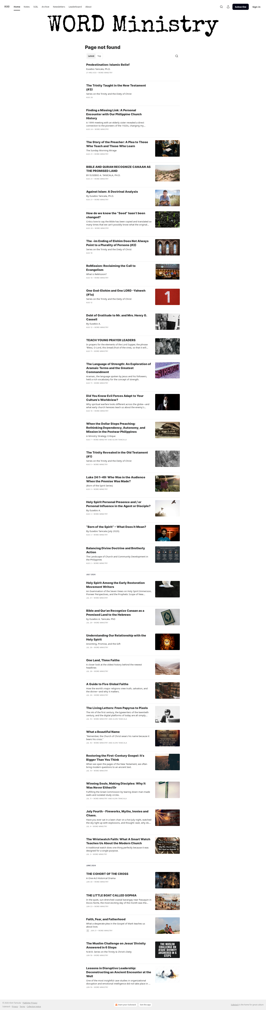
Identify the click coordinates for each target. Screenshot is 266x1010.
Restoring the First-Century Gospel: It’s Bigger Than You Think (115, 757)
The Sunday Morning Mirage (101, 150)
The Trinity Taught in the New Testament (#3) (116, 87)
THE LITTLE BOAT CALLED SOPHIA (111, 895)
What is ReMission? (96, 274)
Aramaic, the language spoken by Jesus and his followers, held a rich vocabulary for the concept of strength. (116, 378)
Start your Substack (127, 1004)
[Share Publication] (228, 7)
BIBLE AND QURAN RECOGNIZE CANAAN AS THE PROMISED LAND (118, 169)
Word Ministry (105, 73)
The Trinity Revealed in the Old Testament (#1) (117, 454)
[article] (133, 71)
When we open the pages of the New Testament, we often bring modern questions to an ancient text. (116, 765)
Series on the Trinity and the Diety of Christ (108, 93)
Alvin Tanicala (119, 440)
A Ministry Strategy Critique (100, 436)
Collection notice (34, 1006)
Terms (22, 1006)
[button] (17, 6)
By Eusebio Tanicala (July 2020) (102, 531)
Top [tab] (99, 56)
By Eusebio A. (93, 323)
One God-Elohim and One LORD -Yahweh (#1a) (115, 292)
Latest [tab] (91, 56)
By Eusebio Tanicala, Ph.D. (100, 195)
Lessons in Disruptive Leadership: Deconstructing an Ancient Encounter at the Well (118, 972)
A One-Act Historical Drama (100, 878)
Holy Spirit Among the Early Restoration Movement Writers (115, 585)
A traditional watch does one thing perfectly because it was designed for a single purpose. (117, 849)
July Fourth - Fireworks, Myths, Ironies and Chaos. (117, 813)
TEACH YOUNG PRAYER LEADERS (111, 340)
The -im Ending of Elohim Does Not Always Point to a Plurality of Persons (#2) (117, 243)
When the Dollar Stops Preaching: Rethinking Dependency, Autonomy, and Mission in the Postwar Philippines (115, 428)
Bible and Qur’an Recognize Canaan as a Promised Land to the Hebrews (115, 612)
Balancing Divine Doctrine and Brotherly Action (115, 550)
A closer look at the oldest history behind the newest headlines (114, 666)
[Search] (221, 7)
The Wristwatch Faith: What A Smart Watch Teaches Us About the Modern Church (118, 841)
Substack (235, 1004)
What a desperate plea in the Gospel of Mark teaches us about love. (115, 925)
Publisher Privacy (30, 1003)
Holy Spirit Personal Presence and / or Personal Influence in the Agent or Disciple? (118, 504)
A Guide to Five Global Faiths (107, 684)
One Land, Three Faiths (103, 660)
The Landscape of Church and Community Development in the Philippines (117, 558)
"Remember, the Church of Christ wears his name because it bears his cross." (117, 738)
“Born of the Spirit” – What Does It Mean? (116, 527)
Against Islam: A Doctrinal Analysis (112, 191)
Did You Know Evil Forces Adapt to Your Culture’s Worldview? (114, 398)
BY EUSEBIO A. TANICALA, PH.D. (103, 175)
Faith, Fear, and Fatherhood (105, 919)
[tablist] (94, 56)
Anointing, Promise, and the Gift (103, 643)
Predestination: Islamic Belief (108, 64)
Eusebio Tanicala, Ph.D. (98, 68)
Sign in (256, 6)
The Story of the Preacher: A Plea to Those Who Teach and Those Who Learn (117, 144)
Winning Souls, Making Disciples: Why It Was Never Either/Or (116, 785)
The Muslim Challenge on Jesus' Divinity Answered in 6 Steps (116, 945)
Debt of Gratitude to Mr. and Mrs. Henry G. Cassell (116, 317)
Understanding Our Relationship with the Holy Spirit (116, 637)
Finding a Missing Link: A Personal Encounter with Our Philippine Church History (114, 114)
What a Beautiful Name (103, 732)
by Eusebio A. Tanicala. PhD (100, 618)
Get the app (145, 1004)
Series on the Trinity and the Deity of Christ (108, 298)
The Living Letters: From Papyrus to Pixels (117, 708)
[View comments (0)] (109, 76)
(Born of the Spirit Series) (99, 485)
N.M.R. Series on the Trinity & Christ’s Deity (109, 951)
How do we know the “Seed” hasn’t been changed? (115, 215)
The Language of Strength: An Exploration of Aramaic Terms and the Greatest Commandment (118, 368)
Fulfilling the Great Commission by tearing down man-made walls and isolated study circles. (118, 793)
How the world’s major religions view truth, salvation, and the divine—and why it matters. (117, 690)
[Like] (88, 76)
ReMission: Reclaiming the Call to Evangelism (111, 268)
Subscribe (240, 6)
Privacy (15, 1006)
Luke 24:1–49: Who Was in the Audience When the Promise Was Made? (115, 479)
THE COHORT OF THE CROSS (107, 874)
